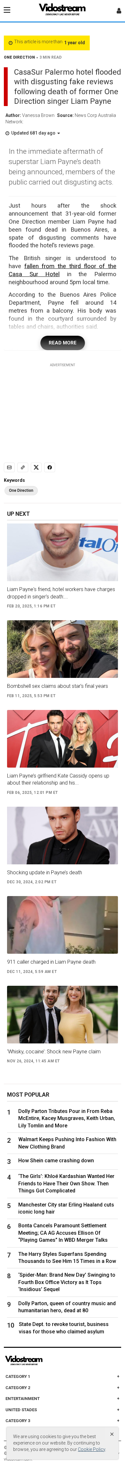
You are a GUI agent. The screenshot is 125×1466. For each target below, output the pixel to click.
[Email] (9, 467)
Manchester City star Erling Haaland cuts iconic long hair (66, 1208)
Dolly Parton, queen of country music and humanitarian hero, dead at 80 (67, 1307)
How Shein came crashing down (56, 1160)
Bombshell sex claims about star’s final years (57, 686)
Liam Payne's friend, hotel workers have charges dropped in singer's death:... (61, 592)
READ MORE (63, 343)
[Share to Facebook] (49, 467)
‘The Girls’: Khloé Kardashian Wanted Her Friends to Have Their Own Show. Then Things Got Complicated (66, 1183)
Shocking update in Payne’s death (44, 872)
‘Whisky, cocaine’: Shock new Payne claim (54, 1052)
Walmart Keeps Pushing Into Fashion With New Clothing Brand (67, 1142)
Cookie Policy (91, 1449)
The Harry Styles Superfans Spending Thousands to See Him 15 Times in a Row (67, 1257)
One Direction (21, 490)
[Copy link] (22, 467)
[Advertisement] (62, 408)
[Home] (62, 11)
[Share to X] (36, 467)
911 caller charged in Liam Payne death (51, 962)
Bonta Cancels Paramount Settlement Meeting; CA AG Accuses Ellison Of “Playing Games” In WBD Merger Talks (63, 1233)
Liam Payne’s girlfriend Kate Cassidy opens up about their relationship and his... (58, 779)
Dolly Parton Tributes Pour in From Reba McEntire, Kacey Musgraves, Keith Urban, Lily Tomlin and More (66, 1118)
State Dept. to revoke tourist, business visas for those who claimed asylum (64, 1327)
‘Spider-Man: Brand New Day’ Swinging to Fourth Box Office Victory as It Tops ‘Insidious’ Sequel (66, 1282)
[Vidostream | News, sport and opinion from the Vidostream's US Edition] (45, 1360)
